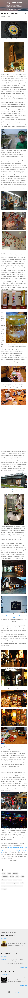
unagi (21, 886)
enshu (9, 873)
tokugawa (4, 886)
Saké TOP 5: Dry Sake (8, 936)
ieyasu (17, 876)
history (12, 876)
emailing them (4, 536)
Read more (23, 949)
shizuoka (8, 883)
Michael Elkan (17, 995)
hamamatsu (5, 876)
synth (21, 883)
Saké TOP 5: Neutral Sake (9, 954)
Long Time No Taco (14, 3)
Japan (22, 876)
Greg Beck (15, 873)
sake (3, 883)
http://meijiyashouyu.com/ (14, 489)
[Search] (26, 3)
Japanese (4, 879)
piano (20, 879)
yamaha (4, 889)
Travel (16, 886)
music (15, 879)
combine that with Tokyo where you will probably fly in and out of (14, 850)
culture (3, 873)
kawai (10, 879)
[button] (26, 14)
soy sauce (15, 883)
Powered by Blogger (15, 992)
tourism (11, 886)
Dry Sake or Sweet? (7, 972)
